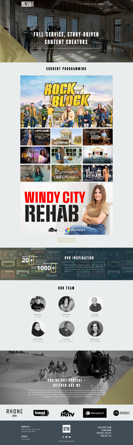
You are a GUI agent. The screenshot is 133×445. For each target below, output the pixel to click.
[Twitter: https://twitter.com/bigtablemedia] (70, 437)
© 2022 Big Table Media (66, 441)
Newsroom (102, 4)
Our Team (94, 4)
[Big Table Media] (27, 4)
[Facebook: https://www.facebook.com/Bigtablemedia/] (66, 437)
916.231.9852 (25, 439)
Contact (109, 4)
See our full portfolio (66, 240)
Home (81, 4)
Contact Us (106, 435)
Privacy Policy (104, 433)
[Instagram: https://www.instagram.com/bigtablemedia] (63, 437)
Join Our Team (105, 427)
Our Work (87, 4)
